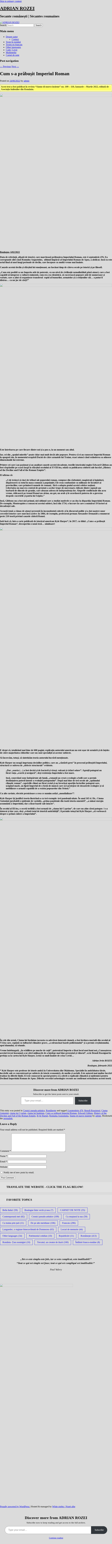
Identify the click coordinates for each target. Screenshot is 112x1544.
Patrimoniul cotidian (40, 1236)
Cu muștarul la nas (76, 1216)
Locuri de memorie (72, 1229)
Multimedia (11, 52)
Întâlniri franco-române (87, 1242)
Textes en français (14, 44)
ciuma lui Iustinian (35, 1113)
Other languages (13, 47)
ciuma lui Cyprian (18, 1113)
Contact (15, 39)
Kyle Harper (42, 1116)
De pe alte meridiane (43, 1223)
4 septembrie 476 (75, 1110)
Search (3, 25)
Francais (69, 1223)
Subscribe (83, 1100)
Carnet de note (12, 55)
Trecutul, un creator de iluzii (53, 1242)
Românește (51, 1110)
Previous (5, 66)
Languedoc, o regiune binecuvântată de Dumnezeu (28, 1229)
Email (3, 1161)
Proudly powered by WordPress (15, 1506)
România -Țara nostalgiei (16, 1242)
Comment (5, 1151)
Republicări (66, 1236)
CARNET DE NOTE (72, 1210)
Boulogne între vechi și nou (38, 1210)
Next (15, 66)
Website (3, 1167)
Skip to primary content (11, 1)
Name (3, 1156)
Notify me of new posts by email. (19, 1172)
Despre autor (12, 36)
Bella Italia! (10, 1210)
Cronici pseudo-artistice (34, 1110)
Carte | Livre (11, 50)
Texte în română (13, 42)
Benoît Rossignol (92, 1110)
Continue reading (56, 1538)
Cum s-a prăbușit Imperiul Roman (61, 1113)
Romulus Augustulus (59, 1116)
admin (26, 81)
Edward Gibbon (85, 1113)
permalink (8, 1118)
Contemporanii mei (13, 1216)
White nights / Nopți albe (63, 1506)
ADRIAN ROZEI (17, 8)
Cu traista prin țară (13, 1223)
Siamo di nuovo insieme (81, 1116)
